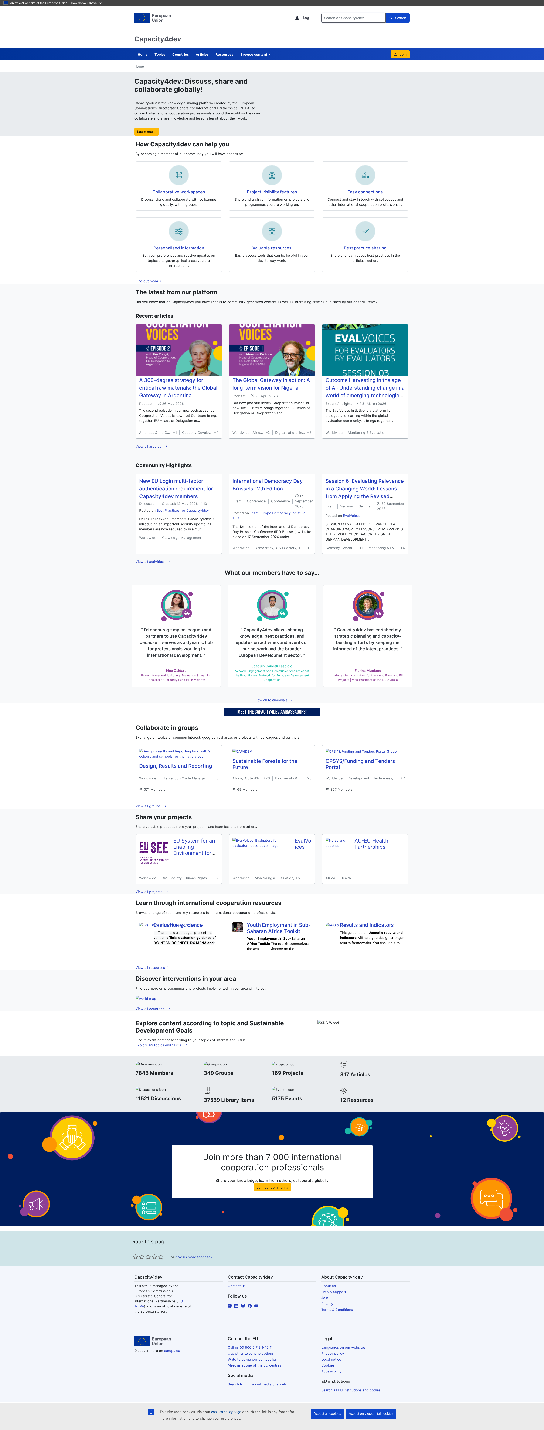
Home (143, 54)
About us (328, 1286)
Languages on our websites (343, 1347)
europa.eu (172, 1350)
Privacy (327, 1304)
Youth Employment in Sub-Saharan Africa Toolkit (279, 928)
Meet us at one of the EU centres (254, 1365)
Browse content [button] (253, 54)
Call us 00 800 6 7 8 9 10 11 (250, 1347)
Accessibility (331, 1371)
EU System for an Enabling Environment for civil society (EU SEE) (194, 853)
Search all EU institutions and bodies (350, 1390)
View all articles (149, 446)
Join (403, 54)
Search (400, 18)
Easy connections (365, 191)
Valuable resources (272, 248)
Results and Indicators (367, 925)
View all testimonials (270, 700)
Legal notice (331, 1359)
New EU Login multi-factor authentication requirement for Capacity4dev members (176, 488)
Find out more (147, 281)
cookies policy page (226, 1412)
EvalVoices (351, 515)
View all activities (150, 561)
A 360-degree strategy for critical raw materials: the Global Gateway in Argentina (178, 388)
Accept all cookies (327, 1413)
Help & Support (333, 1292)
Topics (160, 54)
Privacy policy (332, 1353)
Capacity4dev (157, 39)
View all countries (150, 1009)
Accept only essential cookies (371, 1413)
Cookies (327, 1365)
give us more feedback (193, 1257)
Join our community (272, 1187)
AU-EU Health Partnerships (371, 844)
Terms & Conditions (337, 1309)
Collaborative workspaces (178, 191)
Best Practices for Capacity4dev (183, 510)
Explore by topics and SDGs (159, 1045)
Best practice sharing (365, 248)
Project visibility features (272, 191)
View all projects (149, 892)
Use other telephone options (251, 1353)
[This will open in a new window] (152, 18)
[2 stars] (138, 1257)
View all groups (149, 806)
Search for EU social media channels (257, 1384)
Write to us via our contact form (253, 1359)
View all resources (151, 967)
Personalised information (178, 248)
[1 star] (135, 1257)
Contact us (236, 1286)
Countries (180, 54)
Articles (202, 54)
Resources (224, 54)
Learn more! (146, 132)
